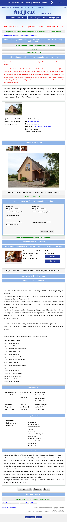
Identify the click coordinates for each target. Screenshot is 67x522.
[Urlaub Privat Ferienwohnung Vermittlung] (51, 4)
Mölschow (33, 35)
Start (27, 517)
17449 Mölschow (33, 121)
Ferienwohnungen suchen (16, 18)
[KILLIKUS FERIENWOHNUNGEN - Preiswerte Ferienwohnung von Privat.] (33, 15)
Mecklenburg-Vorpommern (10, 35)
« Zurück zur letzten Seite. (9, 507)
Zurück (39, 517)
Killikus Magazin (35, 18)
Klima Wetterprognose (52, 18)
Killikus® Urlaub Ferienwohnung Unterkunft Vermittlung (28, 3)
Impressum (62, 3)
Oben (32, 517)
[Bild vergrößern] (9, 150)
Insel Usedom (24, 35)
